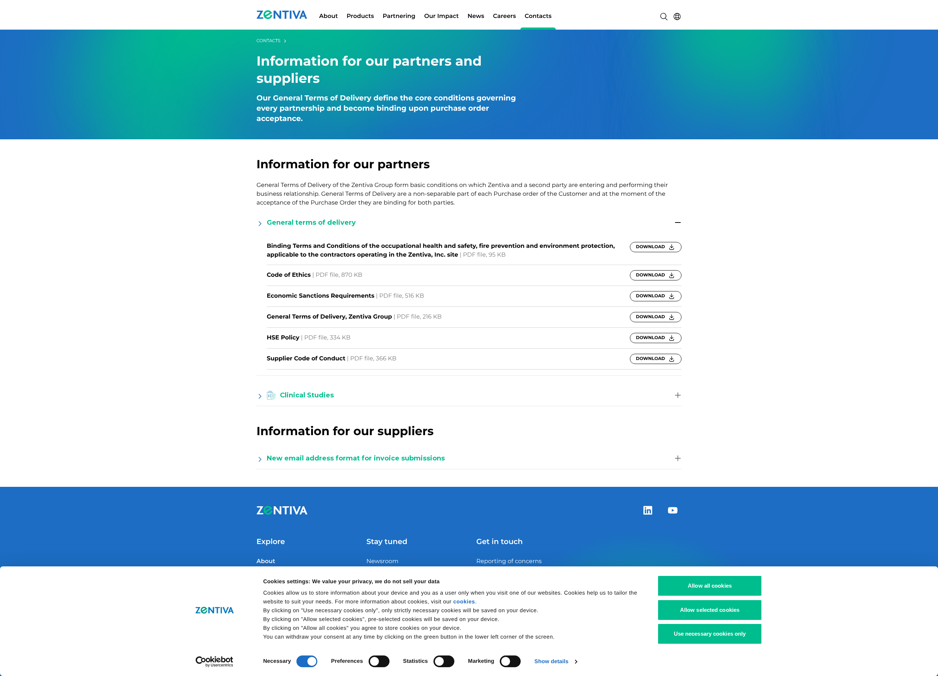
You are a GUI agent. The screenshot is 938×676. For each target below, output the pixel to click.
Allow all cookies (710, 586)
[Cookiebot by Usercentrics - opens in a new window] (214, 661)
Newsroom (382, 561)
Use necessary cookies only (710, 634)
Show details (552, 661)
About (328, 16)
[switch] (379, 661)
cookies (464, 602)
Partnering (399, 16)
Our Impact (441, 16)
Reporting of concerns (509, 561)
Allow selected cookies (709, 610)
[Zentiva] (281, 14)
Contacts (538, 16)
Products (360, 16)
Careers (504, 16)
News (476, 16)
